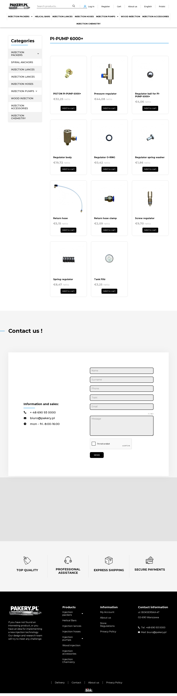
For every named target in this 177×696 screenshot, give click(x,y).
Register (105, 6)
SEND (97, 455)
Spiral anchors (22, 62)
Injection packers (18, 16)
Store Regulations (107, 624)
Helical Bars (42, 16)
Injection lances (62, 16)
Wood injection (130, 16)
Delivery (60, 682)
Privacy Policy (108, 631)
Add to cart (68, 108)
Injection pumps (105, 16)
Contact (76, 682)
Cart (119, 6)
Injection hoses (84, 16)
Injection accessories (155, 16)
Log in (91, 6)
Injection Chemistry (88, 23)
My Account (107, 612)
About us (132, 6)
